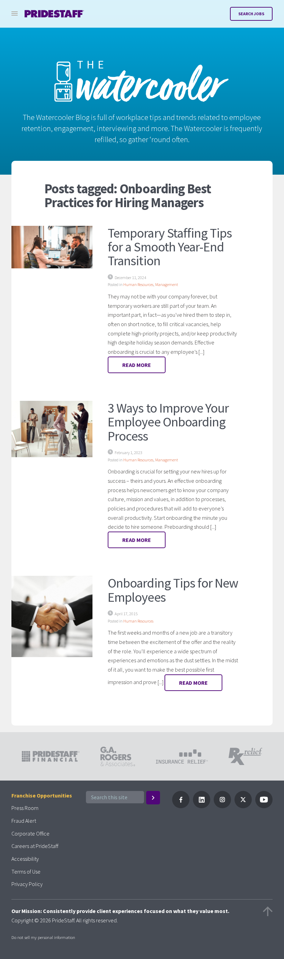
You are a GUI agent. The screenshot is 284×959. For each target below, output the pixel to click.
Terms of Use (26, 871)
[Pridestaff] (54, 14)
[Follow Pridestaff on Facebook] (180, 806)
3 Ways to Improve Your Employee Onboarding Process (168, 421)
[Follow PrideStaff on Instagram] (222, 806)
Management (166, 284)
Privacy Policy (27, 883)
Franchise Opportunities (41, 795)
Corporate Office (30, 833)
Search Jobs (251, 13)
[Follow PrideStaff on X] (243, 806)
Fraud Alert (23, 820)
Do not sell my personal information (43, 937)
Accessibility (25, 858)
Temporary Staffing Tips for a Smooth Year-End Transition (170, 246)
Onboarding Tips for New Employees (173, 589)
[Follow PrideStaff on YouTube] (264, 806)
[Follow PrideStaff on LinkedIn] (201, 806)
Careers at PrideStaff (34, 845)
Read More (136, 364)
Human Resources (138, 284)
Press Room (24, 807)
